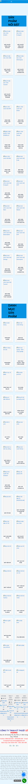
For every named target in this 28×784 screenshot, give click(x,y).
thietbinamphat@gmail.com (3, 713)
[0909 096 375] (24, 781)
